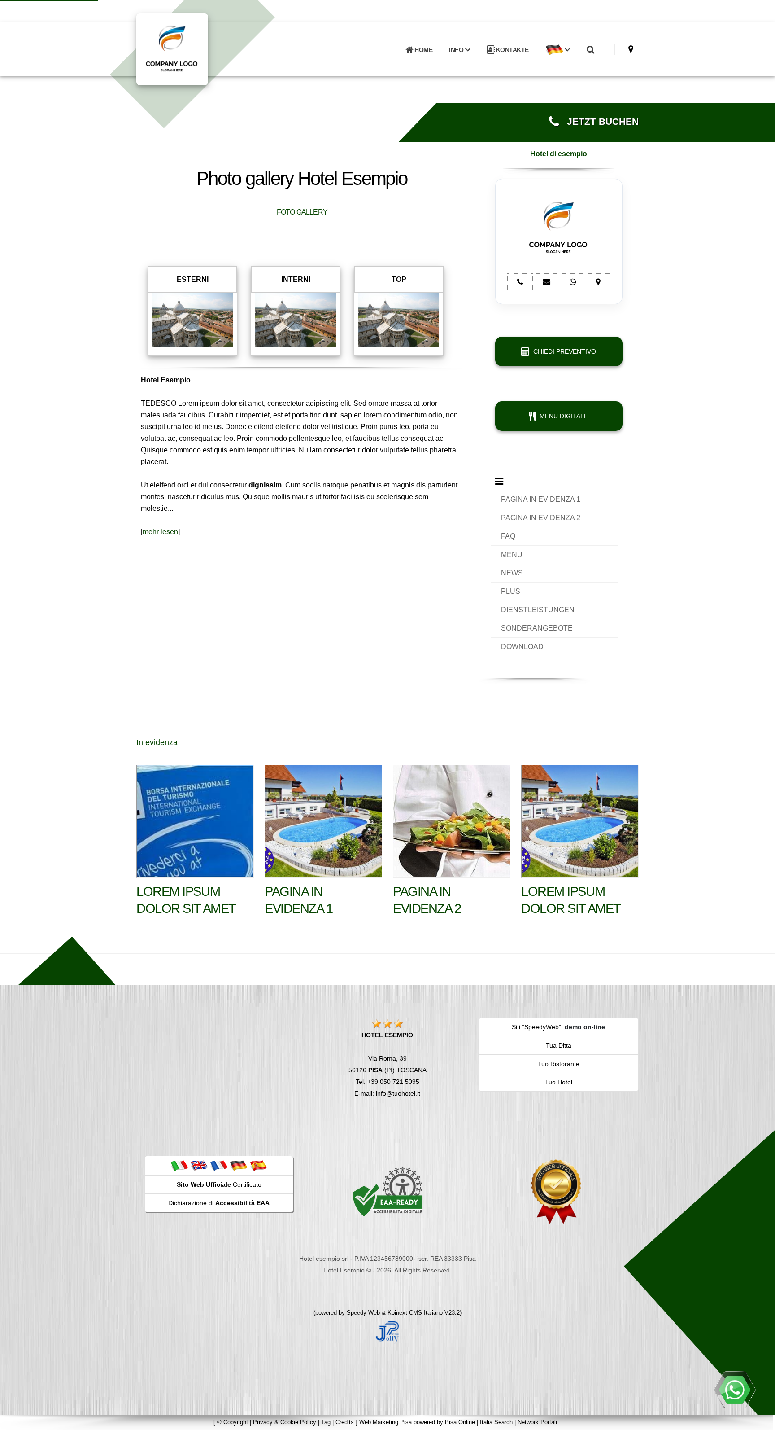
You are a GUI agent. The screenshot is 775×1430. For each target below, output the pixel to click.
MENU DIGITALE (562, 416)
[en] (199, 1165)
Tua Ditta (558, 1045)
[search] (590, 49)
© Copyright (232, 1422)
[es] (258, 1165)
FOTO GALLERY (302, 212)
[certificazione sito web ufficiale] (556, 1191)
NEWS (512, 573)
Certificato (219, 1184)
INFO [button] (457, 49)
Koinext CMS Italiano (416, 1312)
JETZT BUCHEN (599, 121)
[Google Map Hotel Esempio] (630, 49)
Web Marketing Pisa (385, 1422)
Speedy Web (363, 1312)
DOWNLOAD (522, 646)
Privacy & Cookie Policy (284, 1422)
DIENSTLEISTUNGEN (538, 610)
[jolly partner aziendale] (387, 1331)
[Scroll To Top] (759, 1420)
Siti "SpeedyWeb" (536, 1027)
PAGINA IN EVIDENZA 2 (540, 518)
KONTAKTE (511, 49)
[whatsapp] (734, 1389)
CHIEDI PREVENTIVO (563, 351)
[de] (239, 1165)
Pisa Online (460, 1422)
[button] (557, 49)
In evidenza (157, 742)
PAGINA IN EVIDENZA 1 (540, 499)
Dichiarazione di (219, 1202)
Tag (326, 1422)
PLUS (510, 591)
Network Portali (537, 1422)
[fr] (219, 1165)
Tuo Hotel (558, 1082)
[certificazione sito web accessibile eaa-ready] (387, 1191)
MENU (511, 554)
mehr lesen (160, 531)
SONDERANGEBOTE (537, 628)
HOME (423, 49)
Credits (344, 1422)
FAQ (508, 536)
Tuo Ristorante (558, 1063)
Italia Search (496, 1422)
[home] (195, 49)
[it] (179, 1165)
